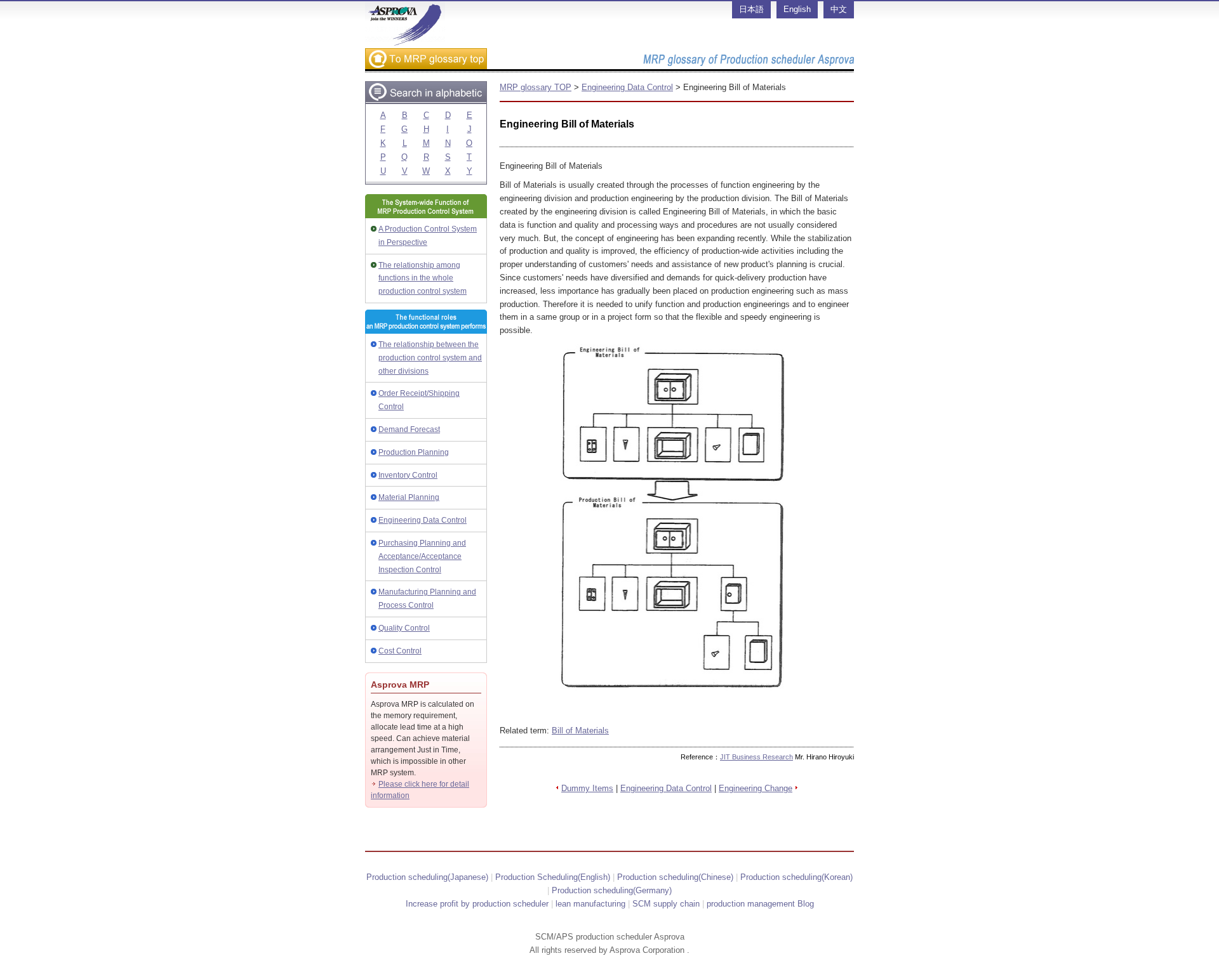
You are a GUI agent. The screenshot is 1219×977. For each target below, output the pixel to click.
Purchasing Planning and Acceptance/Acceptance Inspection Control (422, 556)
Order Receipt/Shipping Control (419, 400)
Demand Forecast (409, 429)
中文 (838, 9)
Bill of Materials (580, 730)
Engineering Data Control (422, 520)
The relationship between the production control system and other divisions (430, 358)
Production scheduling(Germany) (612, 890)
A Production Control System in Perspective (427, 236)
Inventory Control (407, 475)
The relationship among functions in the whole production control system (422, 278)
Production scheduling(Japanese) (427, 877)
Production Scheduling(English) (552, 877)
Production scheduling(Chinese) (675, 877)
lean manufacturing (590, 903)
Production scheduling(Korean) (796, 877)
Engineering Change (755, 788)
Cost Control (400, 650)
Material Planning (408, 497)
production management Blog (760, 903)
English (797, 9)
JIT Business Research (756, 757)
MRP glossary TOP (535, 87)
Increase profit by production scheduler (477, 903)
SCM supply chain (666, 903)
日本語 (751, 9)
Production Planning (413, 452)
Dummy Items (587, 788)
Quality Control (404, 628)
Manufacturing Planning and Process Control (427, 598)
